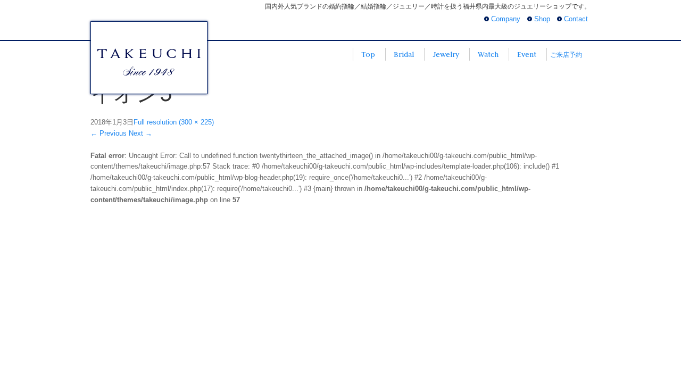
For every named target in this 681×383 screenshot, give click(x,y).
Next (140, 133)
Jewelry (446, 54)
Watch (488, 54)
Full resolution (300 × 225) (174, 122)
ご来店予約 (566, 55)
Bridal (404, 54)
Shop (542, 19)
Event (526, 54)
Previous (108, 133)
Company (505, 19)
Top (368, 54)
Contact (576, 19)
